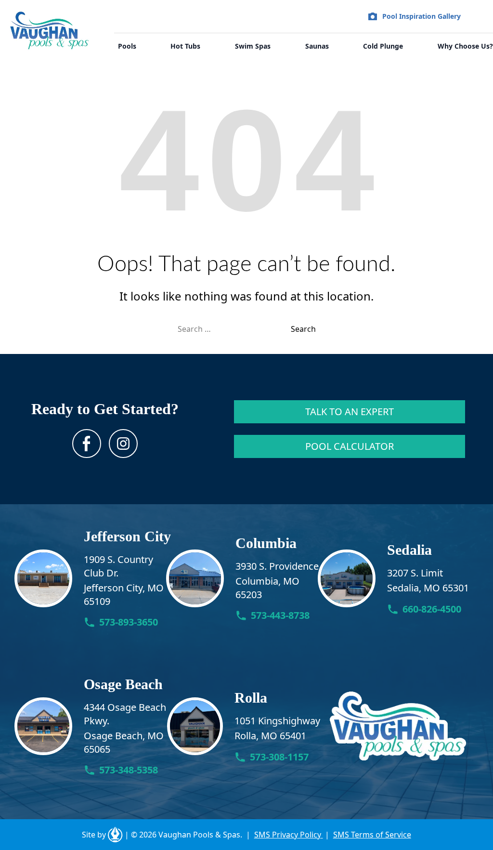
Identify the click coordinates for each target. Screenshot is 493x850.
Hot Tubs (185, 46)
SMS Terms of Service (372, 834)
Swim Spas (253, 46)
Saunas (317, 46)
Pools (127, 46)
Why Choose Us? (465, 46)
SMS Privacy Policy (288, 834)
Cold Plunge (383, 46)
